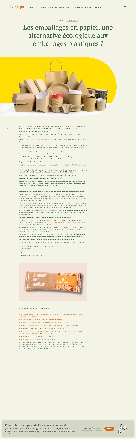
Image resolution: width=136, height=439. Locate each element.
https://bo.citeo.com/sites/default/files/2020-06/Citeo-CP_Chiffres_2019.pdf (44, 322)
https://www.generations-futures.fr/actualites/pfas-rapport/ (39, 339)
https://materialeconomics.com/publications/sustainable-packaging (41, 319)
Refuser (99, 428)
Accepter (109, 428)
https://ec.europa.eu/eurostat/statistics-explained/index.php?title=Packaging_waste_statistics (49, 325)
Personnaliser (87, 428)
